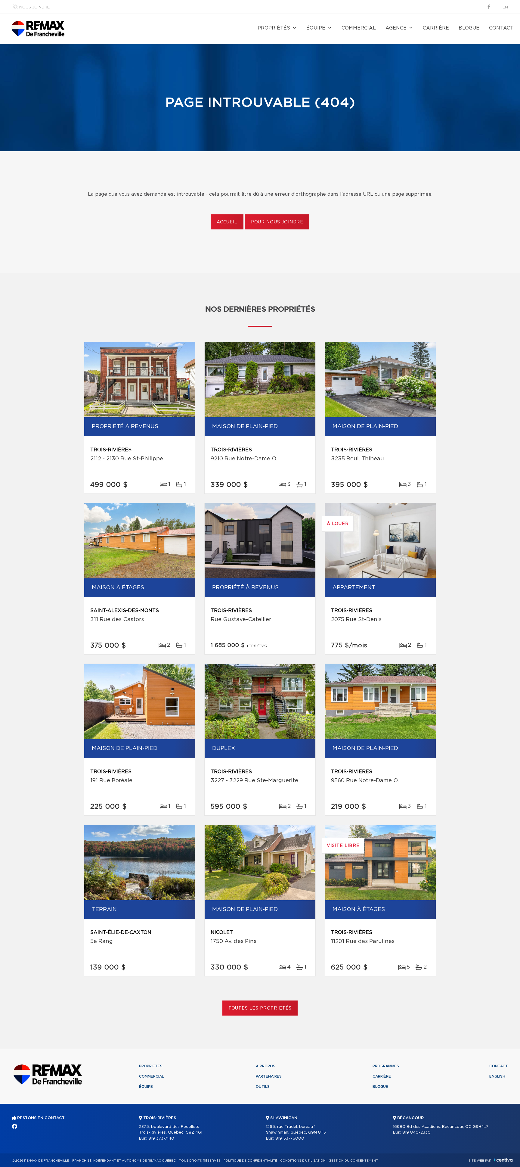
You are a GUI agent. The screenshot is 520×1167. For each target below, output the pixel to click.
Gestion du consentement (353, 1160)
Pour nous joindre (277, 222)
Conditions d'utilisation (303, 1160)
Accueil (227, 222)
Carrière (436, 28)
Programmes (386, 1066)
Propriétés (274, 28)
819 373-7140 (161, 1139)
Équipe (315, 28)
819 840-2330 (416, 1132)
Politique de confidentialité (250, 1160)
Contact (501, 28)
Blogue (469, 28)
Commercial (359, 28)
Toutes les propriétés (260, 1008)
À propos (265, 1066)
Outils (263, 1086)
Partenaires (269, 1076)
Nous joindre (34, 7)
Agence (396, 28)
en (505, 7)
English (497, 1076)
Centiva (503, 1160)
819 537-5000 (289, 1139)
